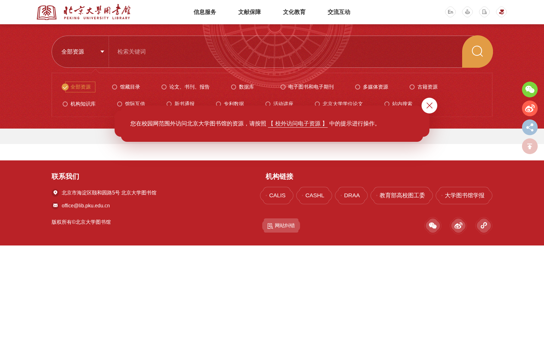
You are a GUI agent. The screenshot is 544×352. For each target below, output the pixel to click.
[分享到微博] (530, 108)
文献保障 (249, 12)
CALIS (277, 195)
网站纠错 (285, 225)
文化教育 (294, 12)
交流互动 (339, 12)
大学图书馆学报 (464, 195)
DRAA (352, 195)
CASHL (314, 195)
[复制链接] (530, 127)
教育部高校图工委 (402, 195)
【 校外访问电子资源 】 (298, 123)
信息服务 (205, 12)
